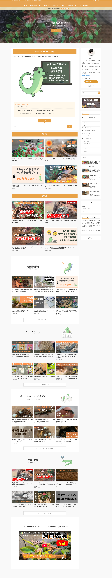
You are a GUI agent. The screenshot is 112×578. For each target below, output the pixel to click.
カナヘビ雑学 (87, 141)
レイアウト (87, 148)
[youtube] (95, 0)
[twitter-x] (94, 0)
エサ (85, 120)
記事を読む (56, 30)
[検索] (100, 0)
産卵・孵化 (87, 133)
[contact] (99, 0)
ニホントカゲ (87, 127)
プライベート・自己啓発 (89, 130)
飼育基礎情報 (87, 138)
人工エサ (86, 122)
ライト (86, 146)
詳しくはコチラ (65, 8)
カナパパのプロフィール (91, 81)
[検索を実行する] (99, 92)
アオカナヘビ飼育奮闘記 (89, 117)
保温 (85, 151)
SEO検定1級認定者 (86, 75)
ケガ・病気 (87, 143)
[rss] (97, 0)
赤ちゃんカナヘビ (88, 135)
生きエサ (86, 125)
